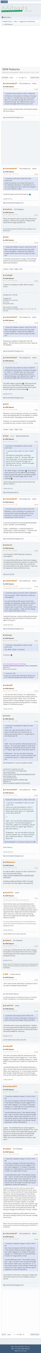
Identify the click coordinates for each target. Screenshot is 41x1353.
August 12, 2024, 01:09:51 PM (11, 1051)
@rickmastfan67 (8, 763)
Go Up (4, 1334)
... (18, 78)
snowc (7, 716)
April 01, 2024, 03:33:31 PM (10, 242)
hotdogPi (9, 275)
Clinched (5, 295)
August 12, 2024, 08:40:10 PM (11, 1154)
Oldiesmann (10, 862)
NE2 (6, 974)
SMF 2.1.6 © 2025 (15, 1348)
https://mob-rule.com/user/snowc (15, 772)
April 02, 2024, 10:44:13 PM (10, 441)
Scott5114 (9, 892)
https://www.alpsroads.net (10, 492)
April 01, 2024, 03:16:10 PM (10, 214)
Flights (16, 269)
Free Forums (23, 1350)
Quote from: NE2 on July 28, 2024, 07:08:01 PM (19, 1015)
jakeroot (8, 545)
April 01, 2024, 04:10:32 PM (10, 280)
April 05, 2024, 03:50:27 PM (10, 640)
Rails (21, 269)
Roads (11, 269)
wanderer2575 (11, 1086)
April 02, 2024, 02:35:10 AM (10, 363)
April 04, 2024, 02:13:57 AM (10, 586)
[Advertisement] (20, 47)
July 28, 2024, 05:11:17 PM (10, 946)
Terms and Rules (19, 1346)
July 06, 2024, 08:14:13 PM (10, 867)
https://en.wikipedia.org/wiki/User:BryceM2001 (16, 783)
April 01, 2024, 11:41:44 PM (10, 322)
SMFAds (17, 1350)
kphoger (8, 635)
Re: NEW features (8, 87)
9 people (5, 394)
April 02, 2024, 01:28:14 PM (10, 409)
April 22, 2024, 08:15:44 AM (10, 690)
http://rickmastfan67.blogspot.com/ (13, 117)
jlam (7, 237)
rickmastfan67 (11, 83)
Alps (7, 436)
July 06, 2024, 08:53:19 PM (10, 898)
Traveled (5, 298)
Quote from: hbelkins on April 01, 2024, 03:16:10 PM (21, 247)
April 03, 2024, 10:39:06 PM (10, 550)
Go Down (5, 77)
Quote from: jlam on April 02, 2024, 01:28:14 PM (20, 509)
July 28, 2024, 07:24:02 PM (10, 1011)
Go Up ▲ (27, 1346)
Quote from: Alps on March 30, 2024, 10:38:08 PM (20, 93)
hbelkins (8, 209)
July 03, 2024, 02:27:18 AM (10, 795)
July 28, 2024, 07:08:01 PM (10, 979)
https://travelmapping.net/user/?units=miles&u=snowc (19, 775)
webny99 (8, 685)
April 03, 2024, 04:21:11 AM (10, 504)
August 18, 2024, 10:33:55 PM (11, 1239)
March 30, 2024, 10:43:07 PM (10, 89)
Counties (5, 269)
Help (12, 1346)
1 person (5, 488)
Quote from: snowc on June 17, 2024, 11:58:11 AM (20, 800)
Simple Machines (25, 1348)
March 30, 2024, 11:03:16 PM (10, 174)
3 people (5, 1036)
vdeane (8, 940)
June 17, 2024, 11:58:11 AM (10, 721)
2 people (5, 199)
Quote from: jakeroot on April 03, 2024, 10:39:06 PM (21, 593)
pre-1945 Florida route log (10, 994)
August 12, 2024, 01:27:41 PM (11, 1092)
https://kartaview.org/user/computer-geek (15, 780)
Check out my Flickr (8, 574)
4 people (5, 960)
